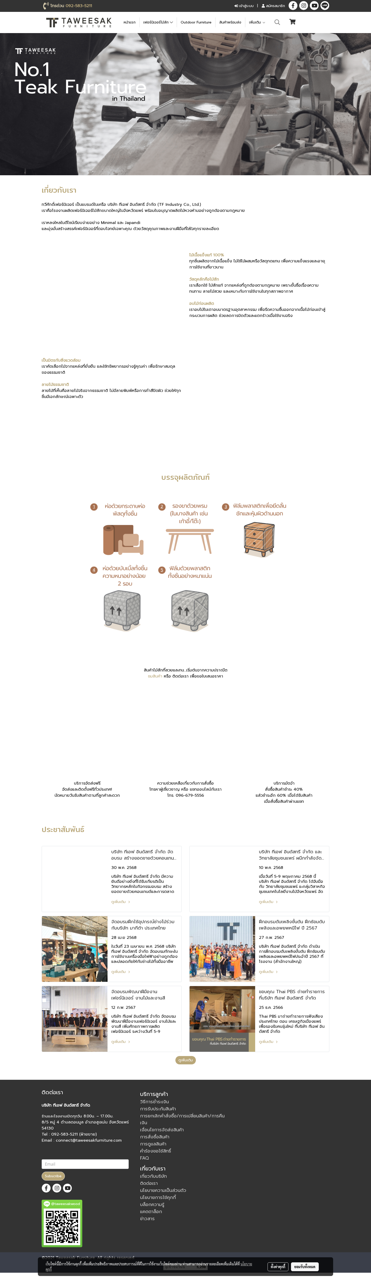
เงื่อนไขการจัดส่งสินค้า (162, 1129)
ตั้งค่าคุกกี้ (278, 1266)
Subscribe (53, 1176)
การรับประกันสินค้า (158, 1108)
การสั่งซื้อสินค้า (154, 1136)
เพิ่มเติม (255, 22)
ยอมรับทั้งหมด (304, 1266)
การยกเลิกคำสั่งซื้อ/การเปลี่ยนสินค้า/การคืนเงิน (182, 1119)
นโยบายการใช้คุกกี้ (158, 1197)
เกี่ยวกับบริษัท (153, 1176)
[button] (277, 22)
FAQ (144, 1158)
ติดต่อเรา (149, 1183)
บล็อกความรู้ (152, 1204)
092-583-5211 (79, 6)
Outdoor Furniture (196, 22)
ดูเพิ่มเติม (119, 902)
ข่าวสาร (147, 1218)
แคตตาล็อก (151, 1211)
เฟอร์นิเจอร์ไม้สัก (156, 22)
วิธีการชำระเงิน (154, 1101)
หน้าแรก (130, 22)
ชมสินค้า (155, 676)
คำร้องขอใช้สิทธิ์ (155, 1151)
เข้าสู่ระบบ (246, 6)
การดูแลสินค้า (153, 1143)
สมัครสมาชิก (275, 6)
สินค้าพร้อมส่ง (230, 22)
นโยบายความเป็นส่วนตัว (163, 1190)
